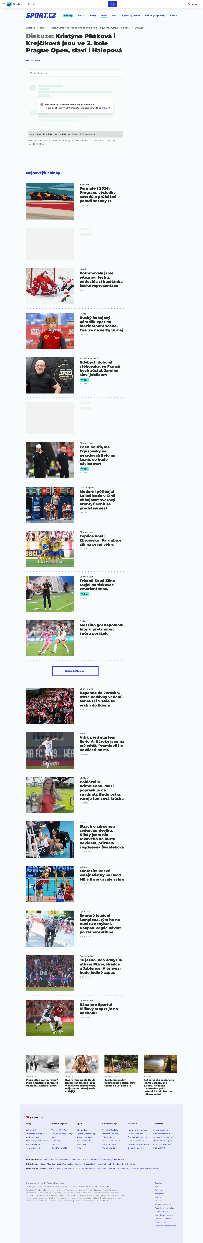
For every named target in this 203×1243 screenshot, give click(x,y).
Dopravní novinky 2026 (163, 1137)
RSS (156, 1186)
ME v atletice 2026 (85, 1141)
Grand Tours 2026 (59, 1148)
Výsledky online (131, 15)
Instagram (159, 1194)
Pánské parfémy (152, 1168)
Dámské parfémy (88, 1168)
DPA (78, 1186)
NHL (79, 1148)
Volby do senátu (33, 1144)
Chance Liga (86, 443)
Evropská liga (87, 956)
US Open (84, 778)
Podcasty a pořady (154, 15)
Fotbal (81, 15)
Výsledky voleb (32, 1137)
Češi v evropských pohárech (111, 1159)
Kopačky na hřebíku (90, 358)
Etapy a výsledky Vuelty (62, 1134)
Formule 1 (85, 184)
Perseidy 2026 (78, 1159)
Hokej (93, 15)
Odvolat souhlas (162, 1222)
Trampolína (68, 1164)
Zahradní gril (122, 1164)
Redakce (158, 1183)
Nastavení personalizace (165, 1226)
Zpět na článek (33, 60)
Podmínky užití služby (164, 1208)
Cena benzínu (91, 1159)
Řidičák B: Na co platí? (163, 1141)
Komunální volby (33, 1148)
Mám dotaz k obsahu (164, 1215)
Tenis (104, 15)
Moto (114, 15)
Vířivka (132, 1164)
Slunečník (78, 1164)
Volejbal (84, 867)
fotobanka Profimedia (99, 1186)
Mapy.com (49, 1159)
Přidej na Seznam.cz (163, 1204)
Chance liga (82, 1130)
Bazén (43, 1164)
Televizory (124, 1168)
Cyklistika (85, 912)
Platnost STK (159, 1148)
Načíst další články (75, 671)
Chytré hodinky (137, 1168)
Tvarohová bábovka (111, 1141)
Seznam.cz (193, 4)
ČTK (73, 1186)
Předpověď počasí (63, 1159)
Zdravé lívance (108, 1137)
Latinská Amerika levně (138, 1144)
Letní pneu (102, 1168)
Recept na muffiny (110, 1134)
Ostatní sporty (87, 488)
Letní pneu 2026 (160, 1130)
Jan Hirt (54, 1137)
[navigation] (3, 4)
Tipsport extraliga (84, 1137)
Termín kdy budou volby (37, 1141)
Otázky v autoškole (161, 1144)
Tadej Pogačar (57, 1141)
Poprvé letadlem (135, 1134)
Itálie (82, 733)
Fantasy (68, 15)
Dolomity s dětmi (136, 1148)
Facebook (159, 1190)
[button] (50, 201)
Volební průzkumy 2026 (36, 1134)
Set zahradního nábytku (104, 1164)
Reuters (84, 1186)
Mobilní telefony (56, 1168)
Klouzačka (88, 1164)
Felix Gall (55, 1144)
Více (172, 15)
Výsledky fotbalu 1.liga (86, 1134)
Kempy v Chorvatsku (137, 1130)
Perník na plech (109, 1148)
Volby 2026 (31, 1130)
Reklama (158, 1201)
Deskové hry (113, 1168)
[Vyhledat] (112, 4)
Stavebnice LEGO (72, 1168)
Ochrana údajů (161, 1211)
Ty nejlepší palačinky (111, 1130)
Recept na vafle (109, 1144)
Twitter (158, 1197)
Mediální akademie (163, 1218)
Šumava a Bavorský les (138, 1137)
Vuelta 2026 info (58, 1130)
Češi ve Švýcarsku (136, 1141)
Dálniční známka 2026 (163, 1134)
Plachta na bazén (54, 1164)
